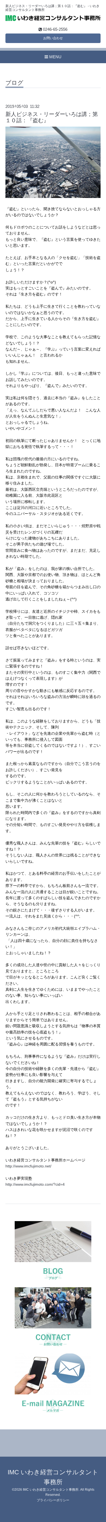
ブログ (14, 83)
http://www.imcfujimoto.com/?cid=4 (35, 1184)
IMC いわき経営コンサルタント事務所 (51, 1490)
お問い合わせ (53, 38)
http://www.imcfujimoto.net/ (28, 1166)
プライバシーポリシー (53, 1500)
